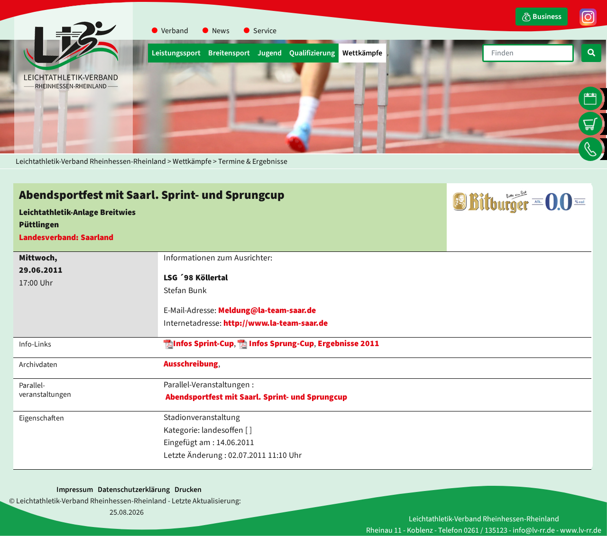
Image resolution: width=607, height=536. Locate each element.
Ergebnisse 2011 (348, 343)
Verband (174, 31)
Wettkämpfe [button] (362, 53)
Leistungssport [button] (176, 53)
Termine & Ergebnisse (252, 161)
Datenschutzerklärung (134, 489)
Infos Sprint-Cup (203, 343)
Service (264, 31)
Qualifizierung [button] (312, 53)
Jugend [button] (270, 53)
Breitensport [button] (229, 53)
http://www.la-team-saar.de (275, 323)
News (221, 31)
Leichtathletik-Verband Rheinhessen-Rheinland (91, 161)
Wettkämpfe (192, 161)
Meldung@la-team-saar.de (267, 310)
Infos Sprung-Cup (281, 343)
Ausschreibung (191, 364)
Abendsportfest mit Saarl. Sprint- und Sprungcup (256, 397)
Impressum (74, 489)
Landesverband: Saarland (66, 237)
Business (546, 16)
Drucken (188, 489)
